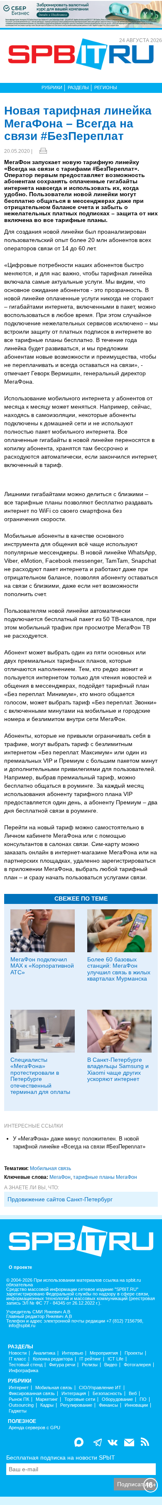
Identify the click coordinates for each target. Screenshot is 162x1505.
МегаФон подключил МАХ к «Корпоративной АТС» (42, 966)
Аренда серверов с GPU (34, 1427)
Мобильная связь (50, 1168)
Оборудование (117, 1399)
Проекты (134, 1353)
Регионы (105, 87)
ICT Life (115, 1359)
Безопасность (107, 1393)
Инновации (136, 1405)
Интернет (19, 1387)
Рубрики (52, 87)
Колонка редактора (53, 1359)
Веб (133, 1393)
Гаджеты (18, 1411)
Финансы (108, 1405)
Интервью (72, 1353)
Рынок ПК (19, 1399)
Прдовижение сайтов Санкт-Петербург (60, 1199)
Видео (110, 1365)
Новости (18, 1353)
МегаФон (60, 1177)
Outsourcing (21, 1405)
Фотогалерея (137, 1365)
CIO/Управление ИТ (100, 1387)
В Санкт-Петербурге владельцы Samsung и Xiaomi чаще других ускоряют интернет (118, 1069)
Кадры (47, 1405)
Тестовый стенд (25, 1365)
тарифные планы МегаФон (105, 1177)
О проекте (20, 1267)
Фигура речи (62, 1365)
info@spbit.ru (22, 1325)
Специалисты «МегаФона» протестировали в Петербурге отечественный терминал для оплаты (40, 1075)
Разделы (78, 87)
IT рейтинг (90, 1359)
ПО (143, 1399)
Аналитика (44, 1353)
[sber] (81, 13)
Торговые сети (79, 1399)
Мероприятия (104, 1353)
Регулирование (76, 1405)
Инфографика (23, 1370)
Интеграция (73, 1393)
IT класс (17, 1359)
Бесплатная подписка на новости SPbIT (60, 1457)
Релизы (90, 1365)
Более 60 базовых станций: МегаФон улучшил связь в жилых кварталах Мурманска (118, 969)
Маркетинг (47, 1399)
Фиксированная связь (32, 1393)
